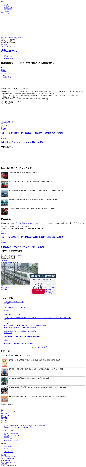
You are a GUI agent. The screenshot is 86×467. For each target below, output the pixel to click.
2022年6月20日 (8, 58)
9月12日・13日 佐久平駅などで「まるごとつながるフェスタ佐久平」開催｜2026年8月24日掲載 (36, 369)
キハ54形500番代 (6, 77)
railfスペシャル (8, 452)
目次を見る (4, 260)
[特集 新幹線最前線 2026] (19, 284)
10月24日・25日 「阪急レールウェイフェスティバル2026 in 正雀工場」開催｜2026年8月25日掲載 (37, 396)
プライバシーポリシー (7, 458)
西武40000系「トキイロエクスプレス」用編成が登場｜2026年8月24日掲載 (30, 181)
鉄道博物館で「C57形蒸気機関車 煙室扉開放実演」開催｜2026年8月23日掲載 (31, 208)
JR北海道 (3, 71)
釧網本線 (3, 73)
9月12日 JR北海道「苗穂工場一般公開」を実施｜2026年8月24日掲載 (29, 378)
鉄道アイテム (8, 450)
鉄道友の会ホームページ (8, 462)
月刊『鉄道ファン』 (10, 6)
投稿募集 (6, 11)
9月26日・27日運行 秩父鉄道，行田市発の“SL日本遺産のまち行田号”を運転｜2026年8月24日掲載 (37, 387)
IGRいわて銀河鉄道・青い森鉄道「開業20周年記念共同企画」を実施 (24, 425)
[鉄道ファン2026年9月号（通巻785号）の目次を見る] (13, 37)
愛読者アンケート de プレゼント (13, 435)
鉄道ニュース (8, 8)
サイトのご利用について (8, 457)
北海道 (3, 70)
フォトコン (7, 13)
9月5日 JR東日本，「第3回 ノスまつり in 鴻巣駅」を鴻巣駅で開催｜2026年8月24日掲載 (34, 360)
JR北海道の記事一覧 (7, 122)
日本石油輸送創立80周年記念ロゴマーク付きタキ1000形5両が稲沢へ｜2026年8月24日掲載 (36, 190)
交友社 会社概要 (5, 460)
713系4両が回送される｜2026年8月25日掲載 (23, 172)
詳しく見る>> (5, 289)
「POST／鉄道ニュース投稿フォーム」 (27, 223)
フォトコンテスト (9, 438)
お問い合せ (4, 464)
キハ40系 (3, 75)
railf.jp (2, 1)
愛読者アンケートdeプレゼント (10, 262)
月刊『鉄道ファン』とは (11, 440)
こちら (17, 226)
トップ (6, 4)
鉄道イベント (8, 9)
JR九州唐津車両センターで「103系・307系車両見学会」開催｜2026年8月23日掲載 (33, 199)
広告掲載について (6, 455)
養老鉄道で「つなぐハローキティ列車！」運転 (18, 427)
